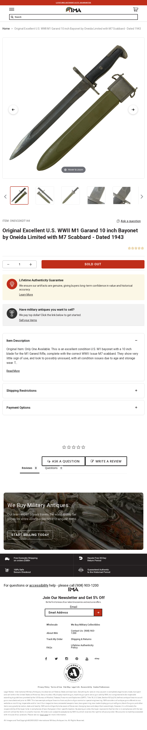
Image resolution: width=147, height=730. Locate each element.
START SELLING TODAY (30, 535)
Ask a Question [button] (66, 461)
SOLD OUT (93, 264)
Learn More (26, 294)
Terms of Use (56, 687)
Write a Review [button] (109, 461)
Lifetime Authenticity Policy (82, 646)
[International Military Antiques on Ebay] (99, 659)
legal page (44, 715)
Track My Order (55, 639)
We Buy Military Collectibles (85, 624)
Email (73, 607)
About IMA (52, 633)
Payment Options (18, 407)
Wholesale (52, 624)
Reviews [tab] (27, 468)
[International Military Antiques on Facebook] (46, 659)
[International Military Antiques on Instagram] (67, 659)
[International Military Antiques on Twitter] (56, 659)
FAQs (49, 647)
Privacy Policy (44, 687)
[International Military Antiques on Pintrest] (78, 659)
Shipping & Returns (81, 639)
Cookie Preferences (101, 687)
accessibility (38, 585)
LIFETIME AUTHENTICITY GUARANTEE (73, 2)
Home (6, 28)
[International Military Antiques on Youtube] (88, 659)
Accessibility (86, 687)
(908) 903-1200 (87, 585)
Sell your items (28, 320)
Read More (13, 371)
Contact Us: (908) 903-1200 (83, 632)
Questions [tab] (51, 468)
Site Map (66, 687)
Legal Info (76, 687)
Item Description (18, 340)
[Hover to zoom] (73, 108)
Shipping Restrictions (22, 390)
